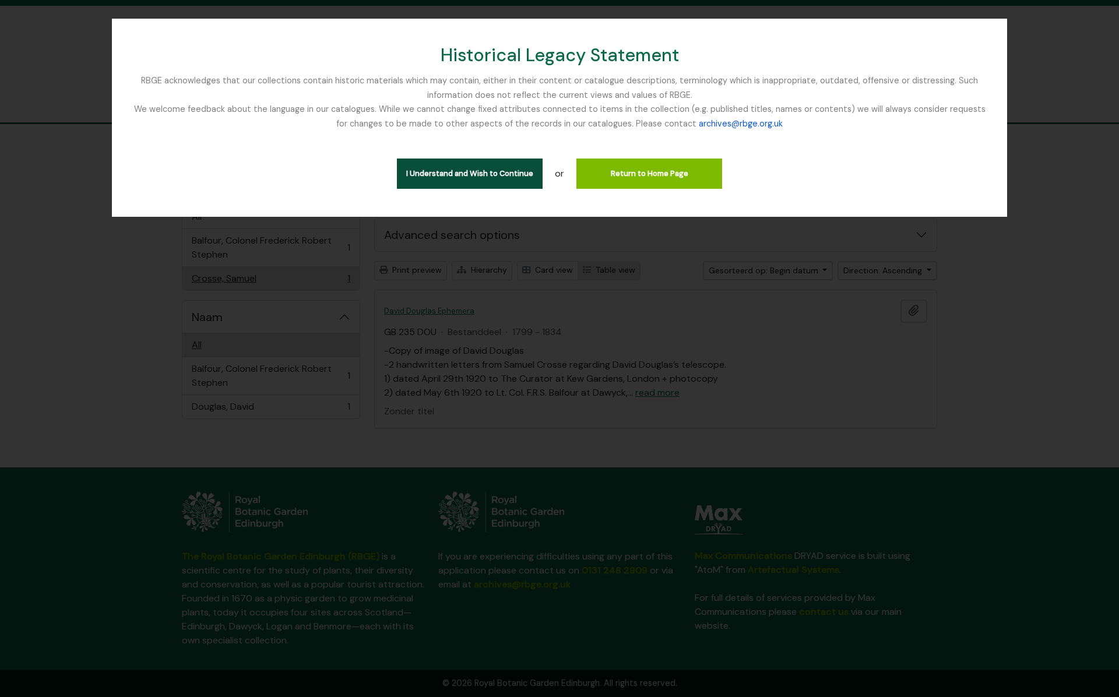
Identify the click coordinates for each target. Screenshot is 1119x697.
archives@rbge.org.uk (741, 123)
